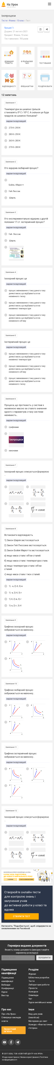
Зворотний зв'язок (10, 1030)
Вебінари (5, 985)
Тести (32, 981)
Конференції (7, 988)
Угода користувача (10, 1057)
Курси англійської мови (40, 1002)
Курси (4, 992)
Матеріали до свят (38, 1021)
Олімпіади (33, 995)
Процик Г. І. (9, 28)
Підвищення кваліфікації (7, 979)
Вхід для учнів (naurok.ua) (35, 1016)
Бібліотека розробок (39, 977)
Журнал (32, 974)
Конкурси (33, 991)
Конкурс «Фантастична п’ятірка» (40, 1026)
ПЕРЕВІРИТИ (44, 958)
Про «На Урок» (8, 1014)
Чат (30, 998)
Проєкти (33, 988)
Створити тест (21, 916)
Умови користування (29, 1057)
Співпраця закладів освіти (11, 1019)
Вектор (5, 995)
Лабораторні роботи (39, 984)
